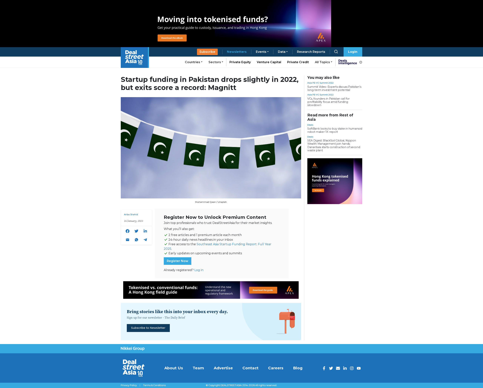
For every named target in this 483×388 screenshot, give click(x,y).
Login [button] (352, 52)
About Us (173, 368)
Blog (297, 368)
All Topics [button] (322, 62)
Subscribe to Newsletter (148, 328)
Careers (275, 368)
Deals (310, 125)
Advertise (223, 368)
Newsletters (237, 52)
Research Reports (311, 52)
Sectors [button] (214, 62)
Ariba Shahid (131, 214)
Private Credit (298, 62)
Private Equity (240, 62)
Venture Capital (269, 62)
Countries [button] (192, 62)
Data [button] (281, 52)
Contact (250, 368)
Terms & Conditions (154, 385)
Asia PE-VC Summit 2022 (320, 82)
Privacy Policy (129, 385)
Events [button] (261, 52)
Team (198, 368)
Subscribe (207, 52)
